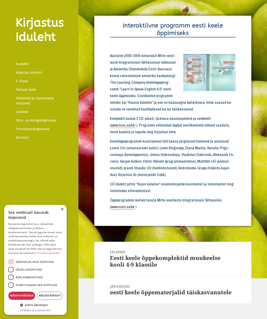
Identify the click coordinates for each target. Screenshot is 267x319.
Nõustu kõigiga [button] (22, 295)
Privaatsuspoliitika (48, 253)
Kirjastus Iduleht (40, 30)
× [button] (62, 209)
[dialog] (35, 260)
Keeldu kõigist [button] (50, 295)
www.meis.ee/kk (123, 206)
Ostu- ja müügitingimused (36, 120)
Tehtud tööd (26, 90)
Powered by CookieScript (35, 310)
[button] (35, 305)
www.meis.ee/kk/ (123, 125)
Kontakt (22, 137)
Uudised (22, 112)
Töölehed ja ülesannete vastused (35, 100)
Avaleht (22, 64)
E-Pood (22, 81)
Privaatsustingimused (32, 129)
